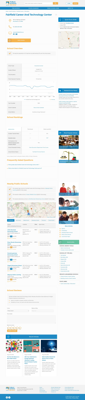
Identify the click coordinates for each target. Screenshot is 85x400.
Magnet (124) (63, 259)
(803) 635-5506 (18, 27)
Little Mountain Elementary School (36, 199)
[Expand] (9, 209)
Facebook (9, 397)
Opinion (63, 229)
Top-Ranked (63, 255)
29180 (21, 21)
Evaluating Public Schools (67, 232)
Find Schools (42, 390)
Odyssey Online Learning (14, 275)
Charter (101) (63, 261)
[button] (31, 209)
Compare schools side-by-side (67, 250)
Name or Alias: (35, 308)
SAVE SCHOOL (21, 40)
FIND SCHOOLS (16, 8)
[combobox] (37, 3)
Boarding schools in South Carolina (68, 278)
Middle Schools (26, 220)
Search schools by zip (65, 248)
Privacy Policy (75, 398)
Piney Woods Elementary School (14, 243)
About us (42, 389)
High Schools (18, 220)
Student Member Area (55, 387)
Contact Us (53, 392)
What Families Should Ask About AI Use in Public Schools (48, 358)
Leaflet (48, 217)
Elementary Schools (35, 220)
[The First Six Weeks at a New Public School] (14, 346)
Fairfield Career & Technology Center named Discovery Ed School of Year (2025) (68, 95)
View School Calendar (39, 108)
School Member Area (69, 387)
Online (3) (63, 263)
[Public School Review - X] (7, 397)
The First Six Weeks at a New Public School (13, 357)
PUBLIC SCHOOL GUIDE (53, 8)
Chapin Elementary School (14, 266)
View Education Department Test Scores (38, 147)
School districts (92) (65, 271)
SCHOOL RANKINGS (33, 8)
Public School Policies (66, 234)
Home (41, 387)
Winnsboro (15, 21)
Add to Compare (12, 238)
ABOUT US (70, 8)
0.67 (47, 138)
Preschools (44, 220)
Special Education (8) (65, 265)
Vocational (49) (64, 267)
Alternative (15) (64, 269)
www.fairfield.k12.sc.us (18, 32)
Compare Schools (54, 390)
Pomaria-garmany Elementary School (12, 254)
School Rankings (43, 392)
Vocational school (38, 66)
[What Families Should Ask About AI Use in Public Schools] (49, 346)
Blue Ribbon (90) (64, 257)
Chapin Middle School (31, 194)
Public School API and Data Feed (72, 390)
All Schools (10, 220)
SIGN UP (75, 3)
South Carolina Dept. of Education (68, 283)
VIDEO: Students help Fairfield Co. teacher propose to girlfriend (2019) (68, 102)
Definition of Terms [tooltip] (11, 129)
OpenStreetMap (52, 217)
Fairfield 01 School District (39, 152)
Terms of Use (68, 398)
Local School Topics (66, 236)
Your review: (9, 314)
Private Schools (51, 220)
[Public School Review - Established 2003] (11, 3)
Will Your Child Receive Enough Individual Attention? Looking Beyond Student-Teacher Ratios (31, 360)
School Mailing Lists (69, 389)
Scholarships (64, 230)
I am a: (8, 308)
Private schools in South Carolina (68, 276)
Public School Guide (55, 389)
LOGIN (68, 3)
